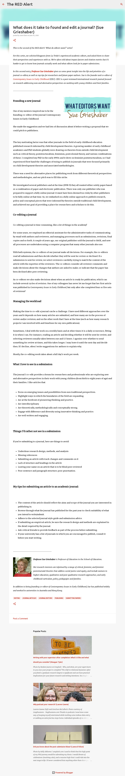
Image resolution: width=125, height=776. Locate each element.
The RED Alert (20, 4)
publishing (59, 598)
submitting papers (73, 598)
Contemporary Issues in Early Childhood (31, 79)
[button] (14, 40)
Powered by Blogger (64, 772)
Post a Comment (20, 618)
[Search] (36, 4)
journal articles (29, 598)
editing (17, 598)
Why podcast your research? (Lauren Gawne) (51, 704)
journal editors (45, 598)
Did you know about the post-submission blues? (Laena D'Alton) (58, 747)
